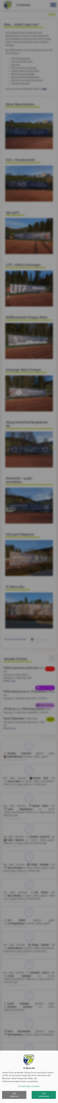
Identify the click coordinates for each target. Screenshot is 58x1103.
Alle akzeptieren (44, 1094)
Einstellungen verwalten (29, 1086)
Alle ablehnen (14, 1094)
